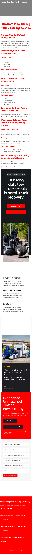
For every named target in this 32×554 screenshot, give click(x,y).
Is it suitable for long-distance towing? (14, 465)
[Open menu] (30, 2)
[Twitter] (1, 508)
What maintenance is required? (12, 470)
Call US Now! (4, 519)
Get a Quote (10, 421)
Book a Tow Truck (16, 206)
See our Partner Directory (10, 475)
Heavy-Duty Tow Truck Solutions (14, 2)
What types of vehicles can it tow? (13, 460)
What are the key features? (11, 449)
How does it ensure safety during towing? (15, 455)
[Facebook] (4, 508)
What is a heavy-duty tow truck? (12, 444)
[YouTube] (11, 508)
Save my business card (16, 212)
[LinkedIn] (8, 508)
